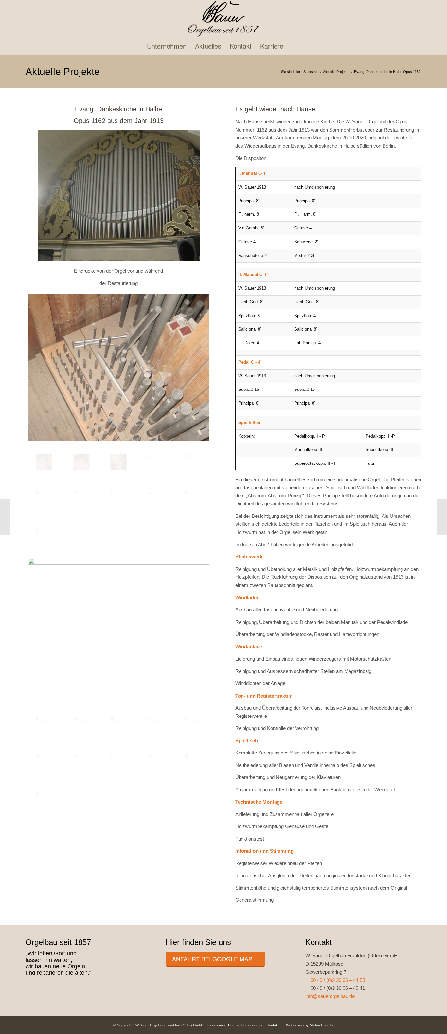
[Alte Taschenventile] (44, 536)
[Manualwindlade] (155, 498)
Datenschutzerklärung (245, 1025)
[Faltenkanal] (155, 462)
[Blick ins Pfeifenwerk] (119, 367)
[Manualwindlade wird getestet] (155, 725)
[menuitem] (167, 46)
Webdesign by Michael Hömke (309, 1025)
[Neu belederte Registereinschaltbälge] (193, 725)
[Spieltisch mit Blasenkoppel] (118, 762)
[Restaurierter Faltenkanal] (44, 762)
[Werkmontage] (44, 800)
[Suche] (300, 46)
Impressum (216, 1025)
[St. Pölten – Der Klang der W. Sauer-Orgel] (442, 517)
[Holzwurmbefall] (81, 462)
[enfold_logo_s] (223, 19)
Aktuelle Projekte (63, 71)
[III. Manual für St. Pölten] (5, 517)
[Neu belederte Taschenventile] (118, 725)
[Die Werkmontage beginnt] (193, 762)
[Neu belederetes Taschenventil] (81, 725)
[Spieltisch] (193, 462)
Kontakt (273, 1025)
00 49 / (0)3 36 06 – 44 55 (337, 980)
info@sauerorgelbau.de (330, 996)
